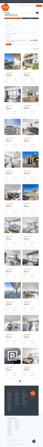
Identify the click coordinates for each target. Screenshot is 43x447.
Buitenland (24, 397)
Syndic (23, 392)
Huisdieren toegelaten (22, 40)
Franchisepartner (24, 404)
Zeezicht (8, 40)
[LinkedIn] (32, 396)
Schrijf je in (29, 18)
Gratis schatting (39, 5)
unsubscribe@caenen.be (10, 445)
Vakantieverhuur (24, 5)
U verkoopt (29, 5)
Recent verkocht (18, 2)
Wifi (16, 40)
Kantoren (23, 391)
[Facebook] (31, 396)
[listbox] (21, 22)
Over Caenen (37, 2)
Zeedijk (12, 40)
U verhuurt (34, 5)
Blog (23, 398)
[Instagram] (33, 396)
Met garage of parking (10, 41)
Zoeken (8, 44)
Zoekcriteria (12, 18)
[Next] (19, 61)
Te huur (19, 5)
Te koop (15, 5)
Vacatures (23, 399)
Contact (23, 403)
